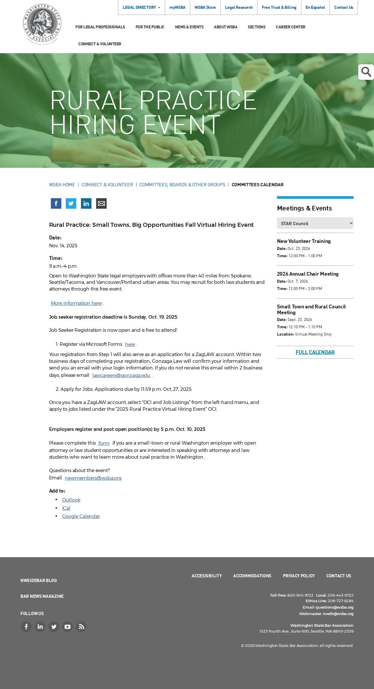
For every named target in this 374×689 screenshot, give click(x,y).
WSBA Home (62, 184)
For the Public (150, 26)
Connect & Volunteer (99, 43)
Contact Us (343, 7)
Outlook (71, 500)
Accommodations (252, 575)
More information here (76, 303)
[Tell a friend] (101, 203)
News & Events (189, 26)
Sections (256, 26)
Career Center (290, 26)
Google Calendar (81, 516)
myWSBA (177, 7)
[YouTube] (68, 626)
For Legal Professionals (100, 26)
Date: (282, 248)
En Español (315, 7)
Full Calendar (315, 352)
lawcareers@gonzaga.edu (121, 375)
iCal (66, 508)
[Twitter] (54, 626)
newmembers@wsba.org (93, 478)
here (130, 344)
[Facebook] (26, 626)
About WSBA (225, 26)
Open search (366, 72)
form (104, 443)
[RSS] (81, 626)
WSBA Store (205, 7)
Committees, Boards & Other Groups (182, 184)
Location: (285, 333)
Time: (282, 255)
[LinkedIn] (40, 626)
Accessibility (207, 575)
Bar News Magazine (42, 596)
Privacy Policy (299, 575)
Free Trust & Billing (279, 7)
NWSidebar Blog (38, 580)
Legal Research (239, 7)
